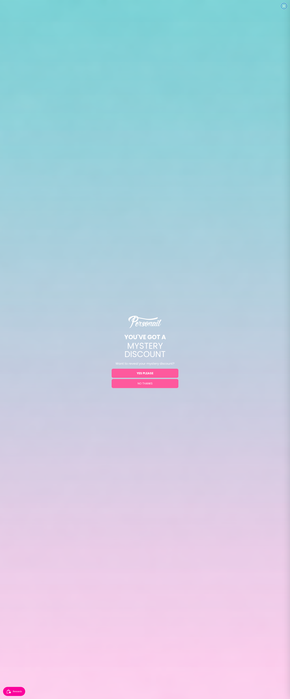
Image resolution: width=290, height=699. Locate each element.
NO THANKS (145, 383)
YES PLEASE (145, 373)
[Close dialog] (284, 6)
